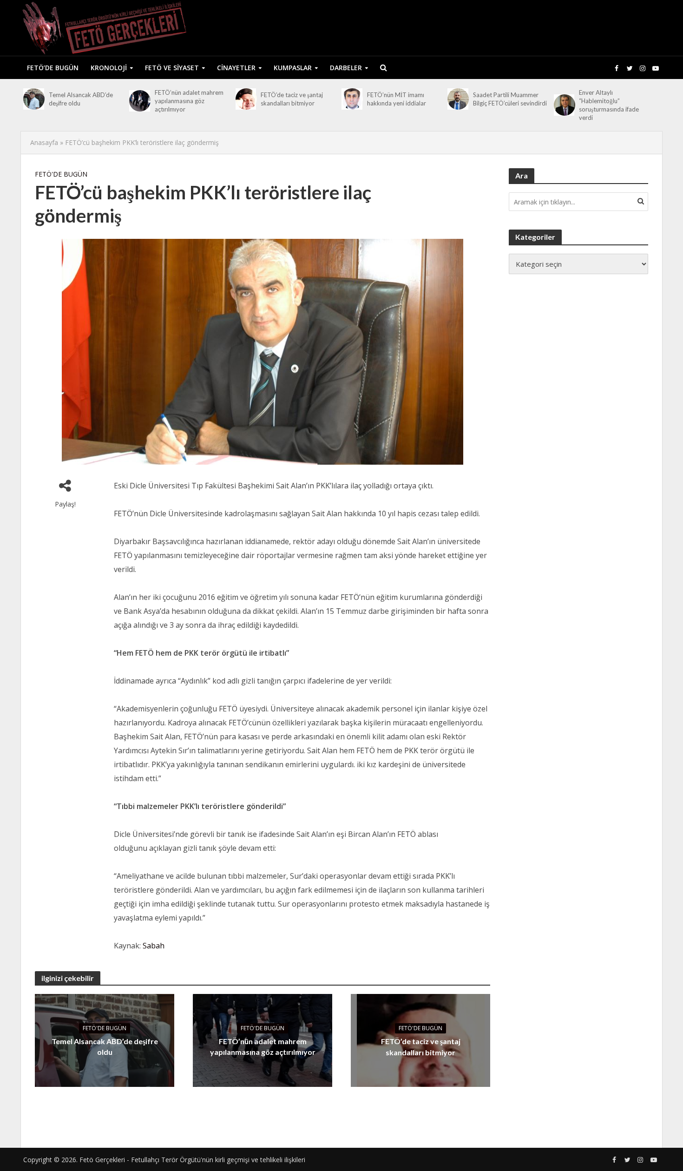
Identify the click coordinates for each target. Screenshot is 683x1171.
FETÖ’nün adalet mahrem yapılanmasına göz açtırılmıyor (189, 101)
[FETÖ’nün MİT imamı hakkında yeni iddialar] (352, 99)
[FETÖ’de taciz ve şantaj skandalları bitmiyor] (246, 99)
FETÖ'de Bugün (61, 174)
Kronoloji (109, 67)
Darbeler (346, 67)
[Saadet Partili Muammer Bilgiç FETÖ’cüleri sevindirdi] (457, 99)
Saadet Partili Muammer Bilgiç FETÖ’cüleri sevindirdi (510, 99)
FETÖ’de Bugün (53, 67)
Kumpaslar (293, 67)
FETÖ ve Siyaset (172, 67)
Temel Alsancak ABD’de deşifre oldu (81, 99)
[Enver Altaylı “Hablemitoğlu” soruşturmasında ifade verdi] (564, 105)
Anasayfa (44, 142)
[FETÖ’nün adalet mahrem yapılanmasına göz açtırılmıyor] (139, 101)
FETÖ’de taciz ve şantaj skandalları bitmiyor (292, 99)
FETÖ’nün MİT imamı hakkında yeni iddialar (396, 99)
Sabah (153, 946)
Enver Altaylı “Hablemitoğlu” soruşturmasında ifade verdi (609, 105)
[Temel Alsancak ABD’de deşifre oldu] (33, 99)
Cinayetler (236, 67)
